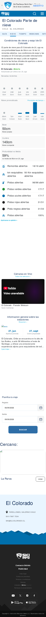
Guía (4, 34)
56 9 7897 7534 (12, 516)
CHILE (5, 29)
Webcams (34, 34)
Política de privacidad (23, 576)
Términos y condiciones (23, 579)
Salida (4, 414)
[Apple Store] (31, 602)
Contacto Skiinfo (23, 565)
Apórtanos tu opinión (8, 220)
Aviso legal (23, 574)
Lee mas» (6, 349)
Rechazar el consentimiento (23, 588)
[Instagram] (27, 595)
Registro (5, 402)
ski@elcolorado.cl (15, 521)
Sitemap (23, 582)
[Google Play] (17, 602)
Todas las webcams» (23, 276)
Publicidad (23, 569)
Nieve (13, 34)
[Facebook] (34, 595)
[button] (34, 13)
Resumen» (23, 322)
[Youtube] (13, 595)
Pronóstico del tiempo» (36, 100)
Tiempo (22, 34)
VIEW (40, 479)
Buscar (23, 429)
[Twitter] (20, 595)
